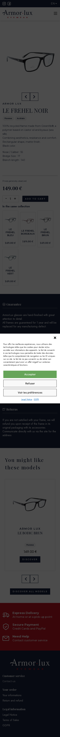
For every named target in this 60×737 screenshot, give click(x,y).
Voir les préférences (30, 392)
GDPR (36, 399)
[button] (55, 337)
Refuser (30, 383)
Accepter (30, 374)
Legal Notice (26, 399)
